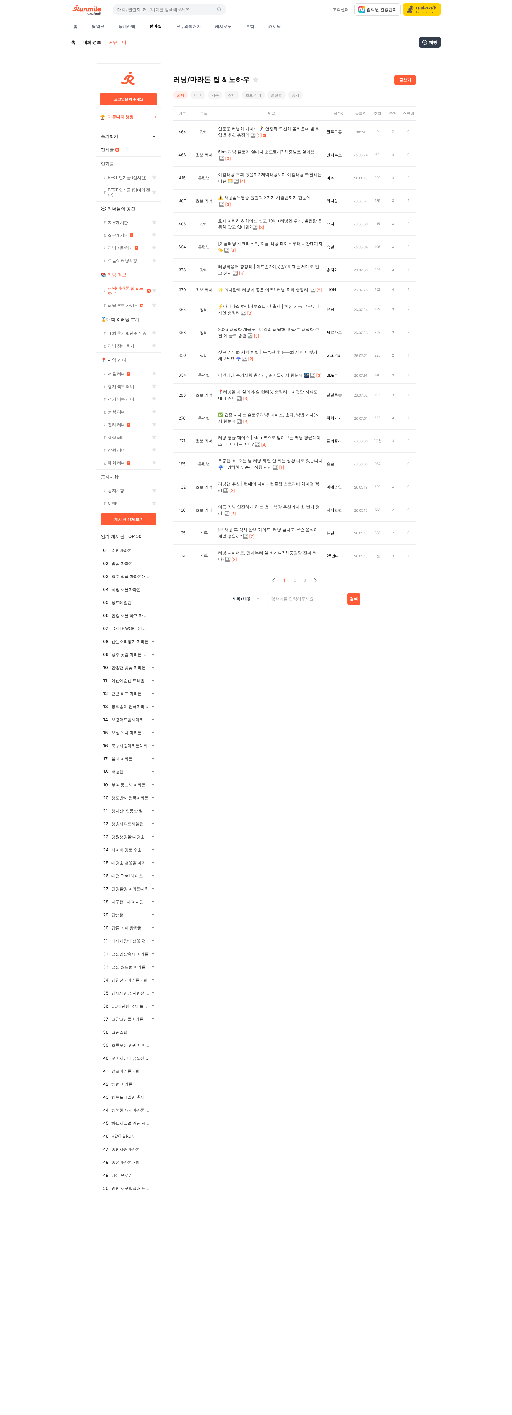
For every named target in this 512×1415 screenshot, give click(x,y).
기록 (215, 95)
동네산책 (127, 26)
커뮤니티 (117, 42)
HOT (198, 95)
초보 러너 (253, 95)
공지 (295, 95)
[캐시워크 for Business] (422, 9)
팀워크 (98, 26)
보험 (250, 26)
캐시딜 (274, 26)
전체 (180, 95)
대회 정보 (92, 42)
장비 (232, 95)
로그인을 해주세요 (128, 99)
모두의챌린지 (188, 26)
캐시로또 (223, 26)
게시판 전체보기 (129, 519)
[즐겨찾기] (255, 79)
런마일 (155, 25)
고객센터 (340, 9)
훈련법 (276, 95)
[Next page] (315, 580)
